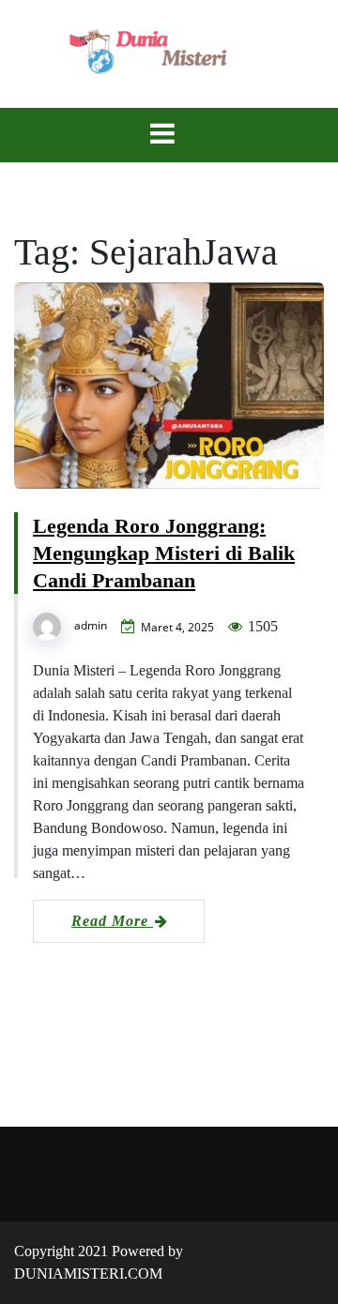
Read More (112, 921)
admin (90, 625)
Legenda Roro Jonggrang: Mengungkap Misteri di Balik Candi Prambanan (164, 553)
